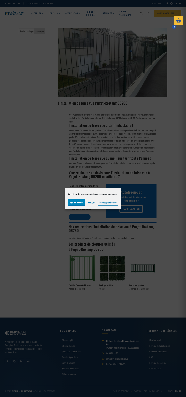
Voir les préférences (108, 202)
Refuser (91, 202)
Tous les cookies (76, 202)
